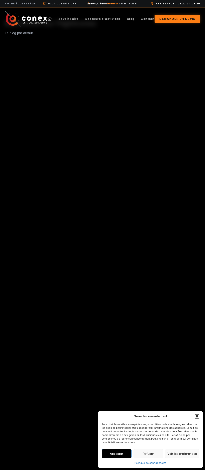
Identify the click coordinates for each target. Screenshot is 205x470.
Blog (131, 18)
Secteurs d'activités (103, 18)
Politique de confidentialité (150, 462)
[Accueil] (49, 18)
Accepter (116, 454)
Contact (148, 18)
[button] (197, 416)
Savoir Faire (68, 18)
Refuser (148, 454)
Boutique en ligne (62, 3)
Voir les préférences (182, 454)
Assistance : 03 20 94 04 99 (178, 3)
